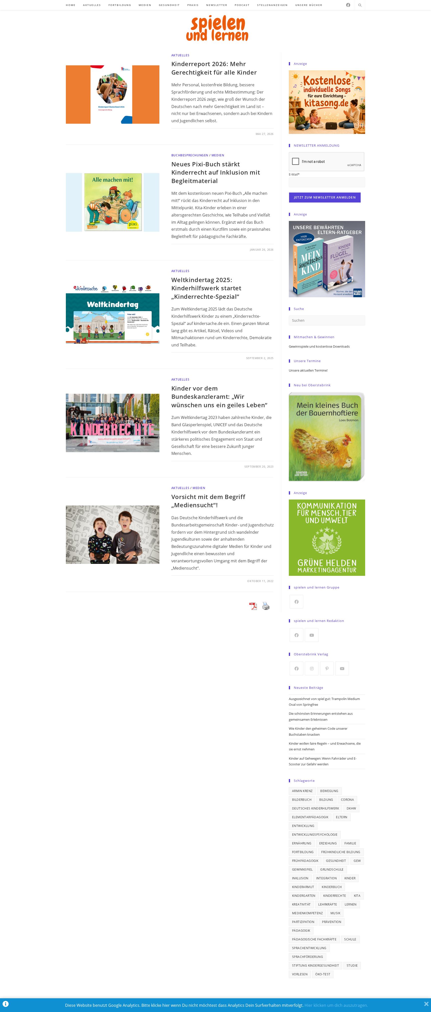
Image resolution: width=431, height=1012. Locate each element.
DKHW (351, 808)
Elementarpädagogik (310, 817)
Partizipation (303, 922)
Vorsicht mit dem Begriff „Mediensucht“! (208, 501)
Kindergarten (304, 896)
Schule (350, 939)
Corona (347, 800)
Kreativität (301, 904)
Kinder (349, 878)
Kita (357, 896)
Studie (352, 965)
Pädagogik (301, 930)
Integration (326, 878)
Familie (350, 843)
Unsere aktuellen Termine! (308, 370)
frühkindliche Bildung (340, 852)
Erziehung (328, 843)
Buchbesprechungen (189, 155)
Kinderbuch (332, 887)
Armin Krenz (302, 791)
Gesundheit (336, 861)
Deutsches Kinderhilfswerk (315, 808)
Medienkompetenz (307, 913)
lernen (350, 904)
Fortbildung (303, 852)
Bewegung (329, 791)
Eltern (341, 817)
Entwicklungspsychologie (314, 834)
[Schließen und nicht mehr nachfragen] (426, 1005)
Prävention (331, 922)
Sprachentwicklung (309, 948)
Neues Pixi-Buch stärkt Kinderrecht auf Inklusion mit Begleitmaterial (215, 172)
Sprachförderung (307, 957)
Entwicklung (303, 826)
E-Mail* (294, 174)
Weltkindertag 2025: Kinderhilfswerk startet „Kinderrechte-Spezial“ (206, 288)
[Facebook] (348, 5)
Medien (218, 155)
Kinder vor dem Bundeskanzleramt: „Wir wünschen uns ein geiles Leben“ (219, 396)
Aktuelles (180, 55)
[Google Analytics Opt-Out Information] (5, 1005)
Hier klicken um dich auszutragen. (336, 1005)
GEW (357, 861)
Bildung (326, 800)
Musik (335, 913)
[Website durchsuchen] (359, 5)
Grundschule (331, 869)
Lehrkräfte (327, 904)
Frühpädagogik (305, 861)
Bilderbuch (302, 800)
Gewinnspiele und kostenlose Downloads (319, 346)
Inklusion (300, 878)
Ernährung (302, 843)
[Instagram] (312, 668)
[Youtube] (312, 635)
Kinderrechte (334, 896)
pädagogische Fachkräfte (314, 939)
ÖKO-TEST (322, 974)
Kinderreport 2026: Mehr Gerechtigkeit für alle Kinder (214, 68)
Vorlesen (300, 974)
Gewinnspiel (302, 869)
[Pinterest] (327, 668)
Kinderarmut (303, 887)
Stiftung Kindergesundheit (315, 965)
